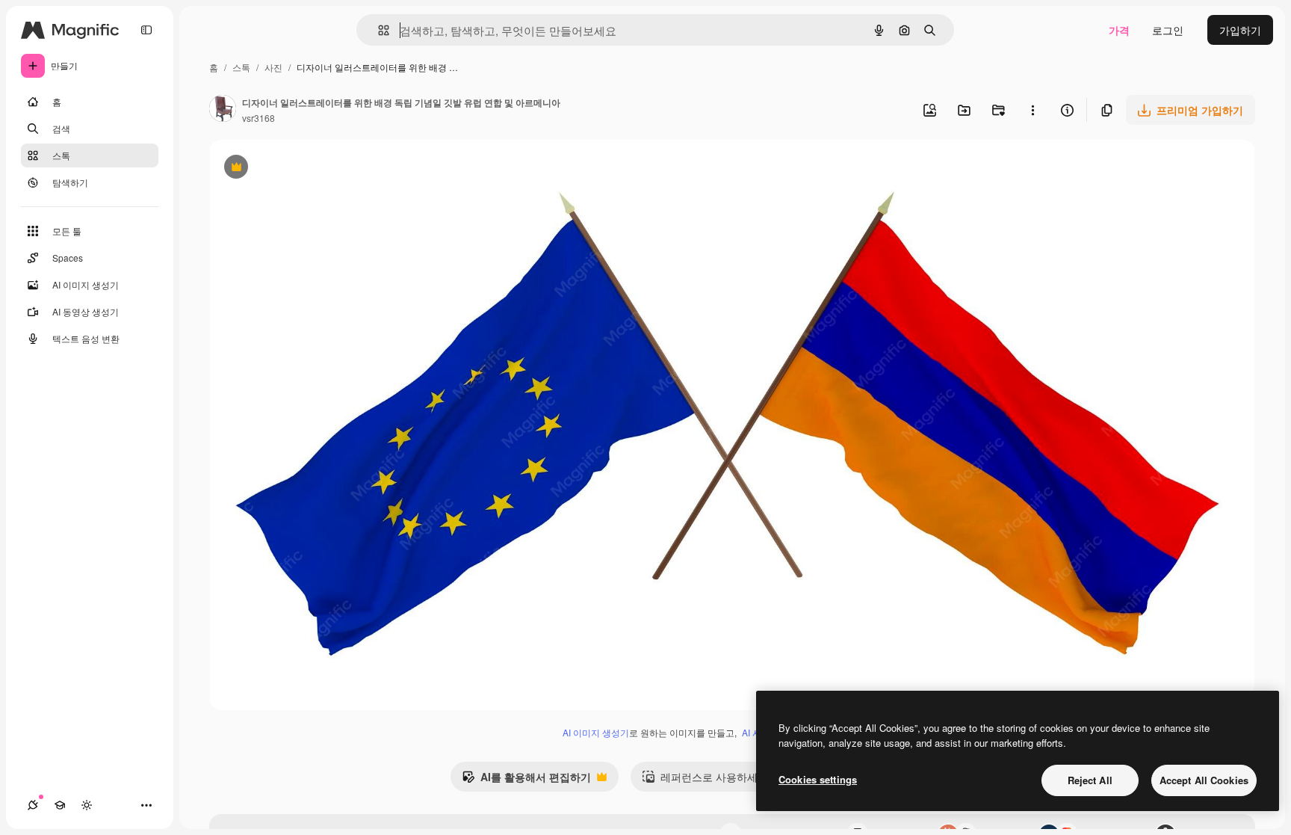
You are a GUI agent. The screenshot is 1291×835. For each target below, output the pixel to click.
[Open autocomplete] (377, 30)
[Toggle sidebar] (146, 30)
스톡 (241, 67)
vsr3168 (258, 117)
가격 (1119, 29)
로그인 (1167, 29)
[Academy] (60, 805)
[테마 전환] (87, 805)
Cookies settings (817, 779)
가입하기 (1240, 29)
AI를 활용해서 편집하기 (526, 780)
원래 (295, 168)
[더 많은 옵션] (1032, 110)
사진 (273, 67)
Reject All (1090, 780)
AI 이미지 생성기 (596, 732)
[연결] (33, 805)
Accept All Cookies (1204, 780)
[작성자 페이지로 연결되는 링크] (222, 110)
